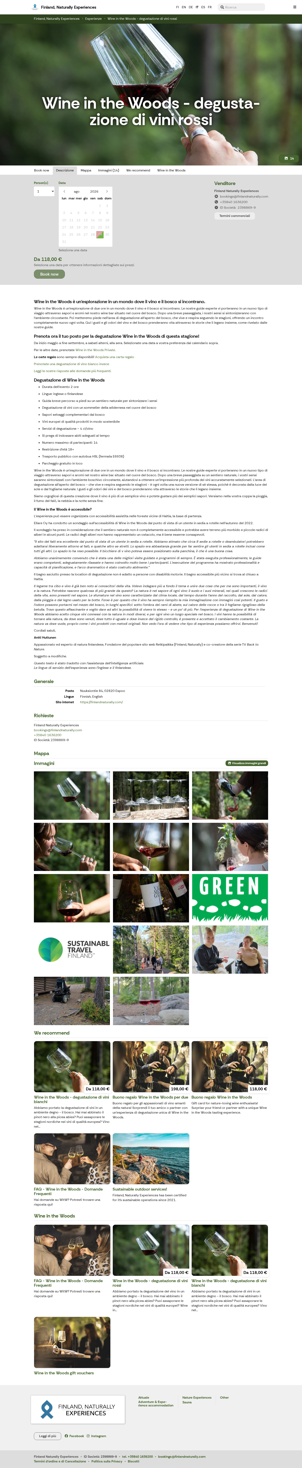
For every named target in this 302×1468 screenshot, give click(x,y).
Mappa (86, 170)
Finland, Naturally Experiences (57, 18)
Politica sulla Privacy (106, 1461)
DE (191, 7)
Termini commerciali (234, 216)
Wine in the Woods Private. (95, 350)
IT (197, 7)
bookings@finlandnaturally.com (58, 730)
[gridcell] (64, 206)
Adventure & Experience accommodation (155, 1404)
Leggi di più (47, 1436)
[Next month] (107, 191)
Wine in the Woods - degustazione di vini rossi (142, 18)
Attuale (143, 1398)
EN (184, 7)
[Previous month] (64, 191)
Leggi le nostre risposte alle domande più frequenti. (72, 371)
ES (203, 7)
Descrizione (65, 170)
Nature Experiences (197, 1398)
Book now (41, 170)
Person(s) (41, 183)
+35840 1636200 (47, 735)
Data (62, 183)
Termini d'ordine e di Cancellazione (60, 1461)
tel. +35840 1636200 (137, 1456)
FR (210, 7)
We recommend (138, 170)
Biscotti (133, 1461)
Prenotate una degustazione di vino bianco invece (71, 364)
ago (77, 191)
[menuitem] (241, 7)
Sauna (187, 1402)
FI (177, 7)
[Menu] (295, 7)
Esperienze (93, 18)
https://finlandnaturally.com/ (101, 702)
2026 (94, 191)
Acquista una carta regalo (114, 357)
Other (224, 1398)
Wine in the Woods (171, 170)
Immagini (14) (108, 170)
